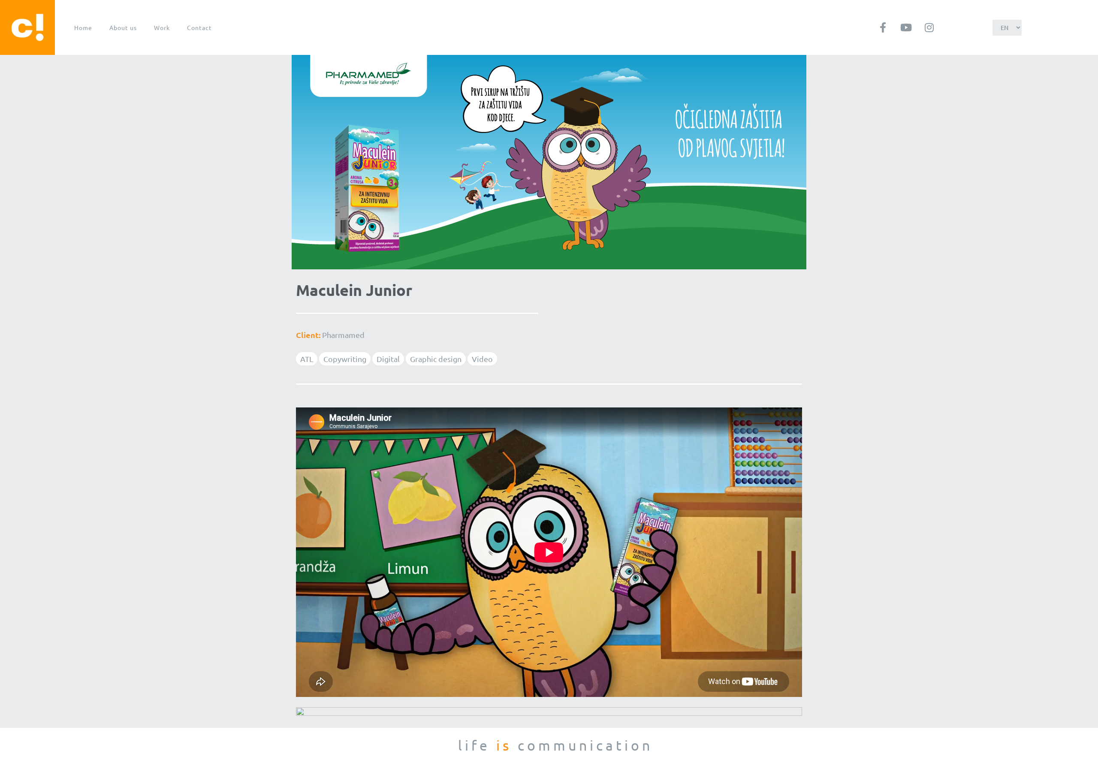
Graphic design (436, 358)
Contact (199, 27)
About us (123, 27)
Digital (388, 358)
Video (482, 358)
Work (162, 27)
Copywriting (344, 358)
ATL (306, 358)
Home (83, 27)
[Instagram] (929, 27)
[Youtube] (906, 27)
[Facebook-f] (883, 27)
